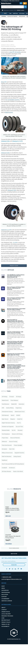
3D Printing (4, 396)
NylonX (12, 415)
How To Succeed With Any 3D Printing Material (13, 464)
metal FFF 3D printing (15, 52)
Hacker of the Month (18, 471)
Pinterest (18, 569)
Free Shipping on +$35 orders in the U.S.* (10, 0)
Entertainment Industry (7, 411)
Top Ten (13, 430)
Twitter (9, 569)
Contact (4, 609)
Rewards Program (7, 616)
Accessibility (5, 626)
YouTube (21, 569)
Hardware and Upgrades (12, 16)
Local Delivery (6, 613)
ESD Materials (5, 415)
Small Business (5, 404)
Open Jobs (11, 449)
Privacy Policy (5, 622)
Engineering (18, 407)
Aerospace (4, 449)
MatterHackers (9, 112)
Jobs (2, 618)
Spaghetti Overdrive (19, 452)
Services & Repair (6, 600)
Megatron (12, 419)
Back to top (14, 553)
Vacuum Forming (13, 441)
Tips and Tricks (19, 426)
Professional (5, 592)
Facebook (6, 569)
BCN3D (18, 415)
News (3, 588)
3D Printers (21, 13)
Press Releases (14, 400)
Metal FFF (4, 82)
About (3, 607)
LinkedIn (15, 569)
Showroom (5, 590)
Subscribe (14, 564)
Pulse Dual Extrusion (7, 445)
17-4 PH (15, 242)
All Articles (4, 16)
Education (20, 430)
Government (5, 598)
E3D (3, 407)
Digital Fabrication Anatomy (8, 422)
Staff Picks (15, 13)
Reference (4, 441)
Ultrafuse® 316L (5, 141)
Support (4, 596)
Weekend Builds (6, 430)
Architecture (12, 467)
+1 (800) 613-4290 (6, 577)
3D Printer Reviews (6, 471)
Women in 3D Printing (17, 434)
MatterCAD (14, 404)
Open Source (5, 419)
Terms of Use (5, 624)
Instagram (12, 569)
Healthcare (4, 460)
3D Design (18, 396)
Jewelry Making (9, 407)
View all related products (14, 548)
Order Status (5, 611)
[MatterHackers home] (6, 4)
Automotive (21, 404)
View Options (8, 543)
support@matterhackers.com (11, 579)
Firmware (11, 396)
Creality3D (4, 467)
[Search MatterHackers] (25, 6)
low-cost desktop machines (12, 99)
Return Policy (5, 620)
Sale (10, 13)
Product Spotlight (18, 445)
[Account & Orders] (21, 3)
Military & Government (7, 452)
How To (19, 422)
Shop (3, 586)
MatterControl (5, 400)
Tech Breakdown (6, 434)
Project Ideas (5, 437)
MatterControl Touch (19, 411)
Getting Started (22, 16)
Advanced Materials (15, 437)
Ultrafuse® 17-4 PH (17, 141)
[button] (14, 10)
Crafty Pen (19, 419)
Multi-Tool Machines (6, 456)
